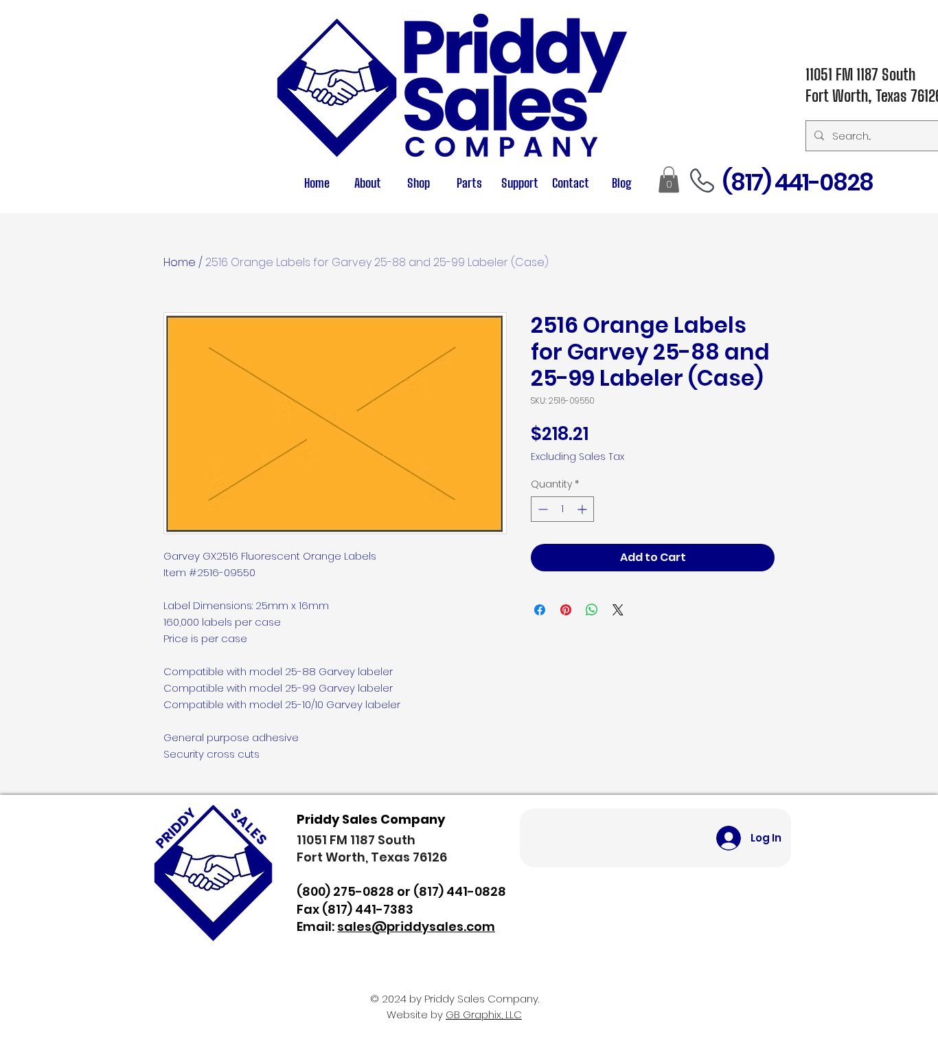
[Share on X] (618, 610)
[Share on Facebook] (539, 610)
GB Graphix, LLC (484, 1014)
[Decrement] (541, 509)
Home (179, 262)
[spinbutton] (562, 509)
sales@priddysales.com (416, 926)
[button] (469, 183)
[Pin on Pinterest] (566, 610)
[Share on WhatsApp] (592, 610)
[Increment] (583, 509)
